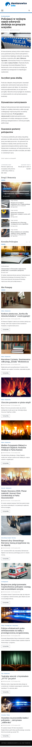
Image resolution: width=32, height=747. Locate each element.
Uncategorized (4, 581)
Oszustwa (3, 715)
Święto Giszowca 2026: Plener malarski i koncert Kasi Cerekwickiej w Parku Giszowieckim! (14, 494)
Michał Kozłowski (16, 30)
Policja (2, 625)
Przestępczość (8, 625)
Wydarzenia (8, 311)
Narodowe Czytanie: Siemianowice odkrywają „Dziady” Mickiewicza (15, 360)
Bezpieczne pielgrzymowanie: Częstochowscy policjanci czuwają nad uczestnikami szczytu (16, 586)
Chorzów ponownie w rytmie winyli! (16, 402)
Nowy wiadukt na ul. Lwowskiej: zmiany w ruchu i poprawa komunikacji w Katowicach (20, 233)
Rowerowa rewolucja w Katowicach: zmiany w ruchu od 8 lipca (20, 214)
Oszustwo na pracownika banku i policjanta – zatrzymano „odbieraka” (15, 720)
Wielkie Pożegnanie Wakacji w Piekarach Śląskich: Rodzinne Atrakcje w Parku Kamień (14, 447)
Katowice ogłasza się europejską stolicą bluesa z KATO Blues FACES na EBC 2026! (8, 170)
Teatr (2, 673)
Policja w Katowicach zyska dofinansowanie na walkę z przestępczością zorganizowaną (15, 630)
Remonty (14, 537)
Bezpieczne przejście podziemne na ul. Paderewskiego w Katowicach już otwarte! (20, 204)
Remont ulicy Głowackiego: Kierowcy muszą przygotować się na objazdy (15, 543)
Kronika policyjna (5, 16)
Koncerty (3, 488)
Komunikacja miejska (6, 537)
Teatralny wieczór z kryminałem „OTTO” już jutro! (14, 677)
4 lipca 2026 (14, 226)
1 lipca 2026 (14, 236)
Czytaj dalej (6, 329)
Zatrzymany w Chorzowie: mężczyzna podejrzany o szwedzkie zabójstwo (13, 269)
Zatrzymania (15, 625)
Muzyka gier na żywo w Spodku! (24, 168)
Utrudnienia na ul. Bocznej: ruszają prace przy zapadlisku (19, 223)
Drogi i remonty (7, 188)
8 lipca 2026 (14, 207)
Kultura (2, 311)
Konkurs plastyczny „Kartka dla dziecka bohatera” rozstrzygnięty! (15, 315)
